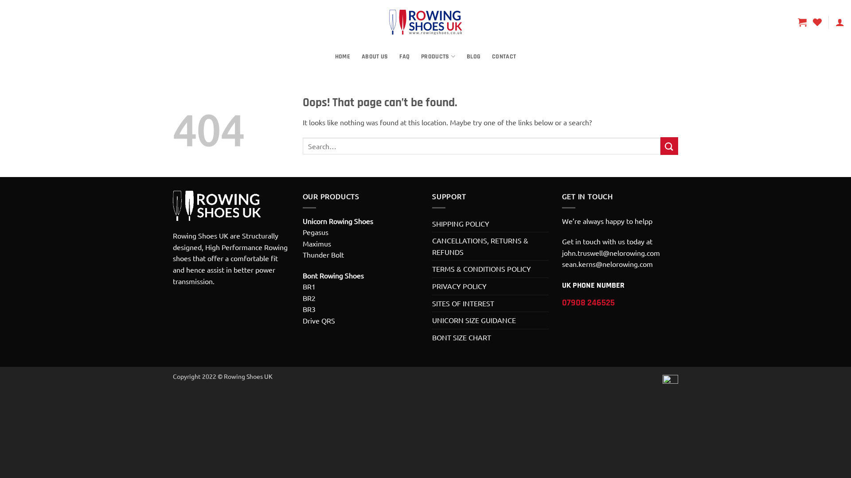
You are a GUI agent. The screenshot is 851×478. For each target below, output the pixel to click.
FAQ (404, 57)
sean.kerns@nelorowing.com (607, 263)
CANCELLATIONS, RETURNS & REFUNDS (480, 246)
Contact (504, 57)
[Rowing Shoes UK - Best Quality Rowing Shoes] (425, 22)
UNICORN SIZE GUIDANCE (474, 320)
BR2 (309, 297)
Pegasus (315, 231)
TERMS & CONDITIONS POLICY (481, 268)
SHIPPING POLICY (460, 223)
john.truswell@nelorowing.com (611, 252)
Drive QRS (319, 320)
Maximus (317, 243)
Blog (473, 57)
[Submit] (669, 145)
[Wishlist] (817, 22)
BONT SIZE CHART (461, 337)
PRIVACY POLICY (459, 285)
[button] (802, 22)
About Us (375, 57)
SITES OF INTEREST (463, 303)
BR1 (309, 286)
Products (435, 57)
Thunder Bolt (323, 254)
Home (342, 57)
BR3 (309, 309)
